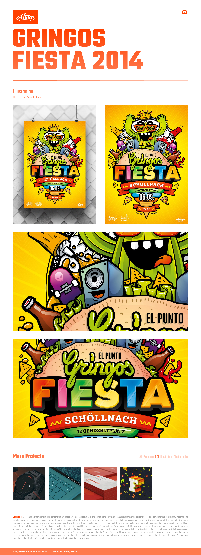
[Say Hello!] (185, 12)
